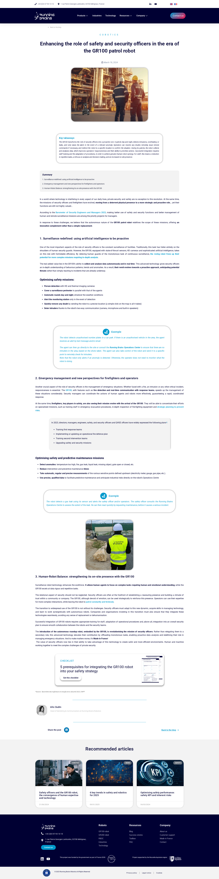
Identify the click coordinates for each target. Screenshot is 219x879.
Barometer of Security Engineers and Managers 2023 (81, 212)
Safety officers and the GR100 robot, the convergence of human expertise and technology (58, 795)
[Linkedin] (42, 859)
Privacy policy (131, 873)
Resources (124, 15)
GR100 (69, 390)
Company (140, 15)
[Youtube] (48, 859)
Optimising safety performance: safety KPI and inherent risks (158, 794)
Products (81, 15)
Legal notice (146, 873)
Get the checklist (70, 678)
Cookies (159, 873)
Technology (110, 15)
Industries (97, 15)
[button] (66, 729)
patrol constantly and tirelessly (100, 602)
